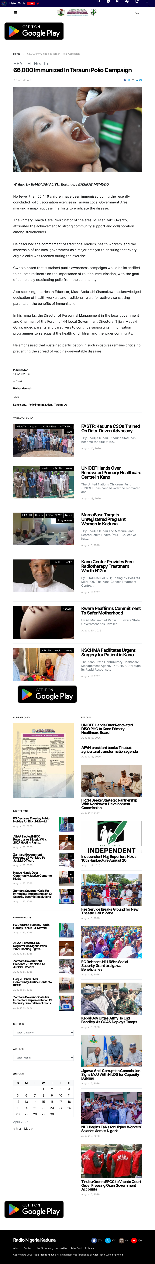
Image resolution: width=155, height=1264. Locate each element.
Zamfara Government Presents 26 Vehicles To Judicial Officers (29, 857)
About (16, 1248)
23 (52, 1108)
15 (43, 1102)
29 (43, 1114)
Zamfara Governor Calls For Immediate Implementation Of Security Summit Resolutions (32, 894)
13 (26, 1102)
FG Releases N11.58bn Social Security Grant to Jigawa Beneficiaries (104, 966)
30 (52, 1114)
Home (16, 53)
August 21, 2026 (23, 826)
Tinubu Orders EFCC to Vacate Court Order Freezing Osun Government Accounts (111, 1185)
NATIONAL (66, 426)
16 (52, 1102)
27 (26, 1114)
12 (17, 1102)
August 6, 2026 (90, 1083)
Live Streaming (44, 1248)
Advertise (61, 1248)
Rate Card (76, 1248)
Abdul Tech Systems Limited (108, 1254)
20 (26, 1108)
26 (18, 1114)
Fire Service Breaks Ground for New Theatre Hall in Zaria (109, 911)
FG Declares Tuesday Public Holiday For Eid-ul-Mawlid (31, 819)
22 (43, 1108)
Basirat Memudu (22, 388)
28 (35, 1114)
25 (69, 1108)
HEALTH (22, 63)
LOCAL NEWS (49, 426)
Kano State (19, 404)
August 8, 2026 (90, 918)
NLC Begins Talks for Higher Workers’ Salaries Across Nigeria (111, 1129)
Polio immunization (40, 404)
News (68, 431)
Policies (89, 1248)
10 (60, 1095)
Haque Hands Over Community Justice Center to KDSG (32, 875)
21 (34, 1108)
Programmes (64, 520)
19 (17, 1108)
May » (28, 1128)
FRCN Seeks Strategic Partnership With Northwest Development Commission (109, 804)
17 (60, 1102)
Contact (28, 1248)
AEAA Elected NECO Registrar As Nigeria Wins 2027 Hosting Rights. (30, 839)
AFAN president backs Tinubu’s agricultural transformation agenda (109, 749)
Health (41, 63)
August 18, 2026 (91, 737)
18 (69, 1102)
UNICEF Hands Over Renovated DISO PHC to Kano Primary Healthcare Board (107, 729)
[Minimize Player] (149, 5)
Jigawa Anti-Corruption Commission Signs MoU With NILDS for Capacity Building (110, 1074)
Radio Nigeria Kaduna (44, 1254)
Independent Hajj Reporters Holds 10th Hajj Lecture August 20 (108, 858)
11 (69, 1095)
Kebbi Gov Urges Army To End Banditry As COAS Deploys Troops (109, 1020)
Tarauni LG (60, 404)
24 (60, 1108)
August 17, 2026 (90, 812)
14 (34, 1102)
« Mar (17, 1128)
